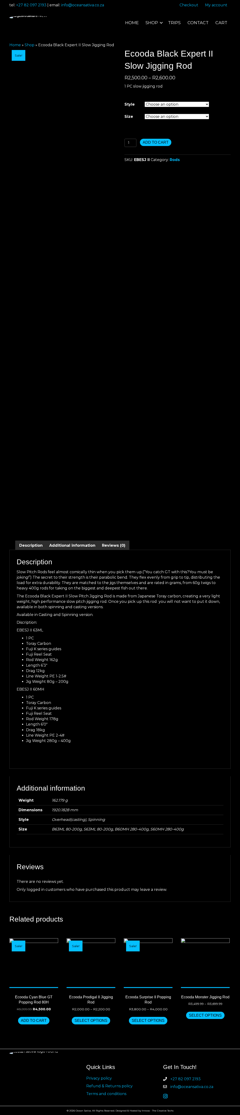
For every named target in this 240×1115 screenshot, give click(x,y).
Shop (29, 45)
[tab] (31, 545)
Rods (175, 160)
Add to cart (156, 142)
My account (216, 5)
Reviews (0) (113, 545)
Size (128, 116)
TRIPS (174, 22)
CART (221, 22)
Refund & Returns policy (109, 1086)
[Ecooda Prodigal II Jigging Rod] (91, 963)
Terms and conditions (106, 1094)
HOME (132, 22)
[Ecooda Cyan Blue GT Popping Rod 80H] (33, 963)
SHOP (152, 22)
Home (15, 45)
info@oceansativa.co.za (82, 5)
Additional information (72, 545)
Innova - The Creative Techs (157, 1110)
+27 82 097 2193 (31, 5)
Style (129, 104)
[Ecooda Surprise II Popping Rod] (148, 963)
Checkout (189, 5)
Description (31, 545)
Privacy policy (99, 1078)
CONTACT (198, 22)
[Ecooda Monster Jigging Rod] (205, 963)
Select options (91, 1021)
